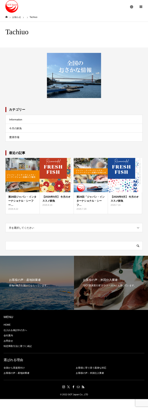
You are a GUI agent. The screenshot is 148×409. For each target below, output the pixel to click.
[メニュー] (140, 6)
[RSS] (83, 387)
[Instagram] (64, 387)
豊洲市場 (14, 137)
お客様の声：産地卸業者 (16, 373)
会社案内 (8, 335)
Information (15, 119)
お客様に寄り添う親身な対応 (91, 367)
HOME (7, 324)
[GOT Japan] (11, 6)
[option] (37, 283)
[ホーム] (6, 17)
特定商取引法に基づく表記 (18, 346)
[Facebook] (73, 387)
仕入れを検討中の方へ (15, 330)
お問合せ (8, 341)
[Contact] (78, 387)
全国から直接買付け (14, 367)
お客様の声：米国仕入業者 (90, 373)
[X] (68, 387)
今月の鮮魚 (15, 128)
